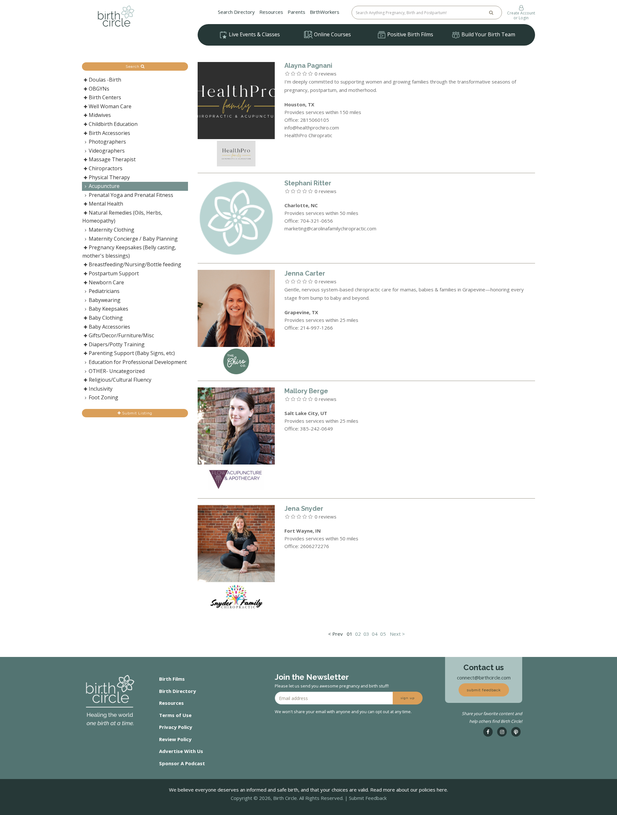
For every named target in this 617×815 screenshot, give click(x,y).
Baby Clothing (106, 317)
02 (358, 634)
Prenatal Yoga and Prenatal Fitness (131, 195)
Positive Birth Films (409, 34)
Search (133, 66)
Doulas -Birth (105, 79)
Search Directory (236, 12)
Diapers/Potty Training (117, 344)
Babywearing (105, 300)
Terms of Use (175, 715)
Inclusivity (100, 388)
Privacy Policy (175, 727)
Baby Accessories (109, 326)
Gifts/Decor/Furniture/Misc (121, 335)
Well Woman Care (110, 106)
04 (375, 634)
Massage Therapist (112, 159)
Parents (296, 12)
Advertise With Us (181, 751)
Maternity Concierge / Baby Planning (133, 238)
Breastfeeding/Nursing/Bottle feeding (135, 264)
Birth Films (172, 679)
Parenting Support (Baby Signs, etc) (132, 353)
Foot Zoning (103, 397)
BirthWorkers (324, 12)
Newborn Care (106, 282)
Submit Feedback (368, 798)
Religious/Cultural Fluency (120, 379)
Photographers (107, 141)
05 (383, 634)
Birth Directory (177, 691)
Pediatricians (104, 291)
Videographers (107, 150)
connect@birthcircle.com (484, 677)
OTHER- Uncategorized (117, 371)
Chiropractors (105, 168)
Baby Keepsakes (108, 308)
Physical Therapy (109, 177)
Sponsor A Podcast (182, 763)
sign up (408, 698)
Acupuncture (104, 186)
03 (366, 634)
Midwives (100, 115)
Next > (397, 634)
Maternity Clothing (111, 229)
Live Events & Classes (254, 34)
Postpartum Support (114, 273)
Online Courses (332, 34)
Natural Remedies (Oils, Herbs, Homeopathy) (122, 217)
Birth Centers (105, 97)
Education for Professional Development (138, 362)
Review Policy (175, 739)
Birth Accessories (109, 133)
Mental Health (106, 203)
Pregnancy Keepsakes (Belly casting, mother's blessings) (129, 251)
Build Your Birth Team (487, 34)
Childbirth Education (113, 124)
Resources (271, 12)
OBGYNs (99, 88)
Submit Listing (136, 413)
